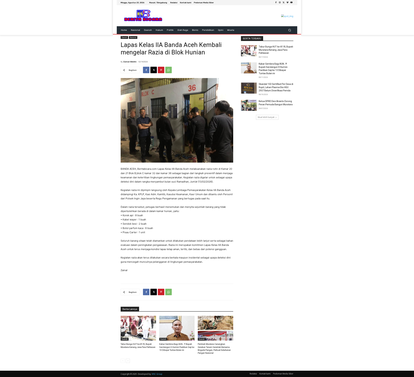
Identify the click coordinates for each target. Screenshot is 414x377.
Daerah (124, 37)
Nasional (133, 37)
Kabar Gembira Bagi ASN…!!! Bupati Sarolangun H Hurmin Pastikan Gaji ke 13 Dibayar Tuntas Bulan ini (176, 347)
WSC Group (157, 374)
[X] (284, 3)
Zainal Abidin (129, 61)
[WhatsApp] (168, 70)
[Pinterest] (161, 70)
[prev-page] (123, 361)
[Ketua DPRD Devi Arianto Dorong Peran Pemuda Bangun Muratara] (249, 105)
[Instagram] (280, 3)
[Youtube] (291, 3)
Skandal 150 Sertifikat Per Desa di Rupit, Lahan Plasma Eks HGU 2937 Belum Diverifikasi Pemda (276, 87)
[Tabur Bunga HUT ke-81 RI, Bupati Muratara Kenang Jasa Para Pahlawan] (138, 328)
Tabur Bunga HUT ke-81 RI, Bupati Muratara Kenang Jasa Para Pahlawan (276, 49)
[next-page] (128, 361)
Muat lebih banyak (266, 117)
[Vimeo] (287, 3)
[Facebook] (276, 3)
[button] (289, 30)
